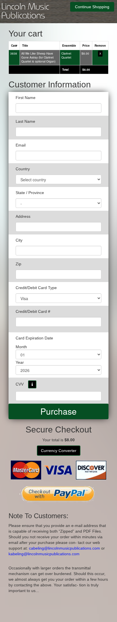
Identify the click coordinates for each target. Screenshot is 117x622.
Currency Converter (58, 450)
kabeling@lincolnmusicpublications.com (44, 554)
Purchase (58, 411)
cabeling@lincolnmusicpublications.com (64, 548)
